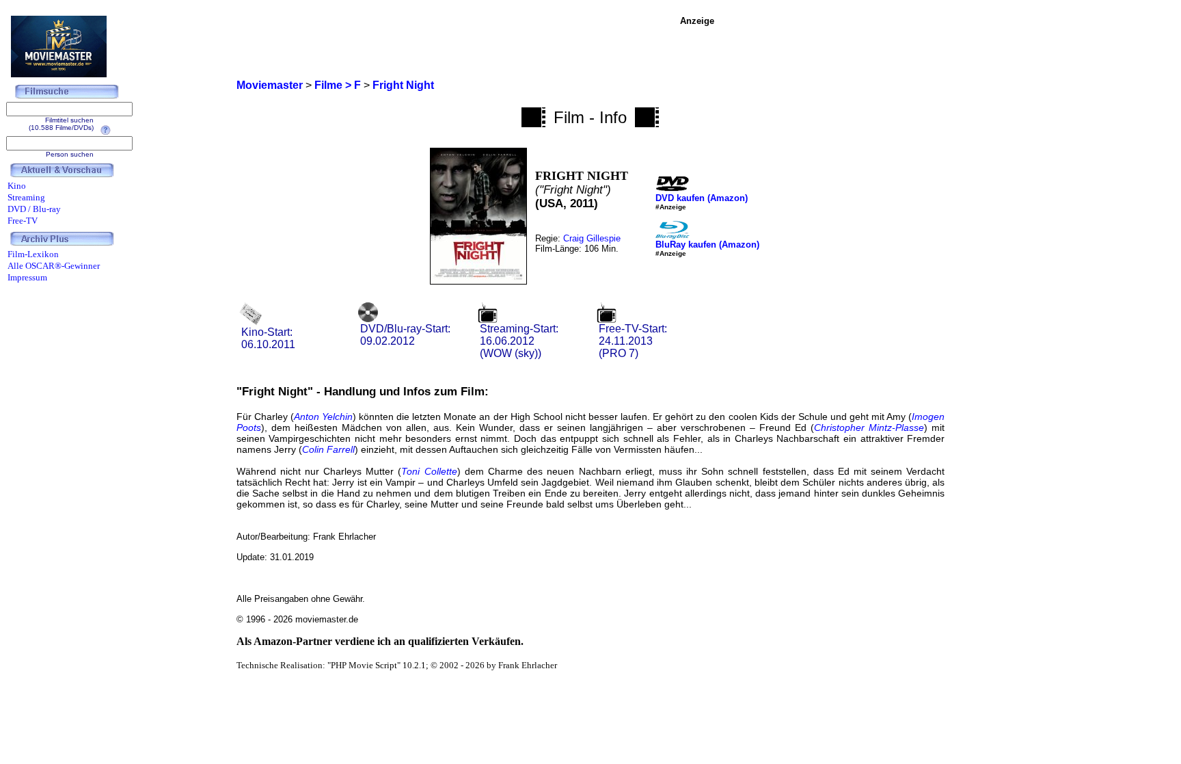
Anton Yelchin (323, 416)
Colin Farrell (328, 449)
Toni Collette (429, 471)
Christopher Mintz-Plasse (869, 427)
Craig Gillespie (592, 238)
